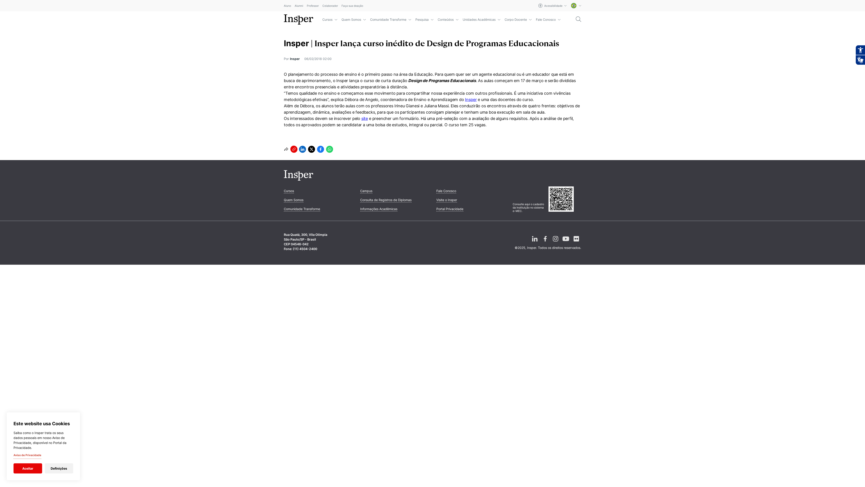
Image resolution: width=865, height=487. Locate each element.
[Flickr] (576, 242)
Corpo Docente (516, 19)
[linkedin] (302, 149)
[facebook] (320, 149)
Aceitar (27, 468)
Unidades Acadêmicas (479, 19)
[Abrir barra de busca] (578, 19)
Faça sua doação (352, 5)
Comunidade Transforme (388, 19)
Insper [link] (295, 59)
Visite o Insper (446, 200)
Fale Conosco (546, 19)
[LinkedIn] (535, 242)
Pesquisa (422, 19)
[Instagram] (555, 242)
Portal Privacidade (449, 209)
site (364, 118)
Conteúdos (446, 19)
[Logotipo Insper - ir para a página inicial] (298, 19)
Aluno (287, 5)
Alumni (299, 5)
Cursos (327, 19)
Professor (313, 5)
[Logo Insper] (298, 179)
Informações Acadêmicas (378, 209)
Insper (471, 99)
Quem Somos (351, 19)
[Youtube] (566, 242)
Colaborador (330, 5)
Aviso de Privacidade (27, 455)
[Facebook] (545, 242)
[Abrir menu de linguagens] (576, 5)
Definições (59, 468)
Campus (366, 191)
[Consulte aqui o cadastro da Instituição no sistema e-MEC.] (565, 199)
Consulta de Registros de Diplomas (386, 200)
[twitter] (311, 149)
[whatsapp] (329, 149)
